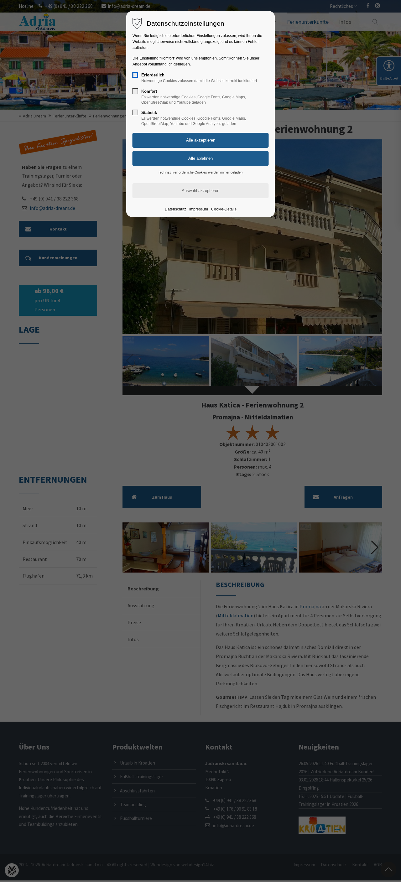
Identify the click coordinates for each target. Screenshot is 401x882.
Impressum (198, 209)
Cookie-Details (224, 209)
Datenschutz (175, 209)
